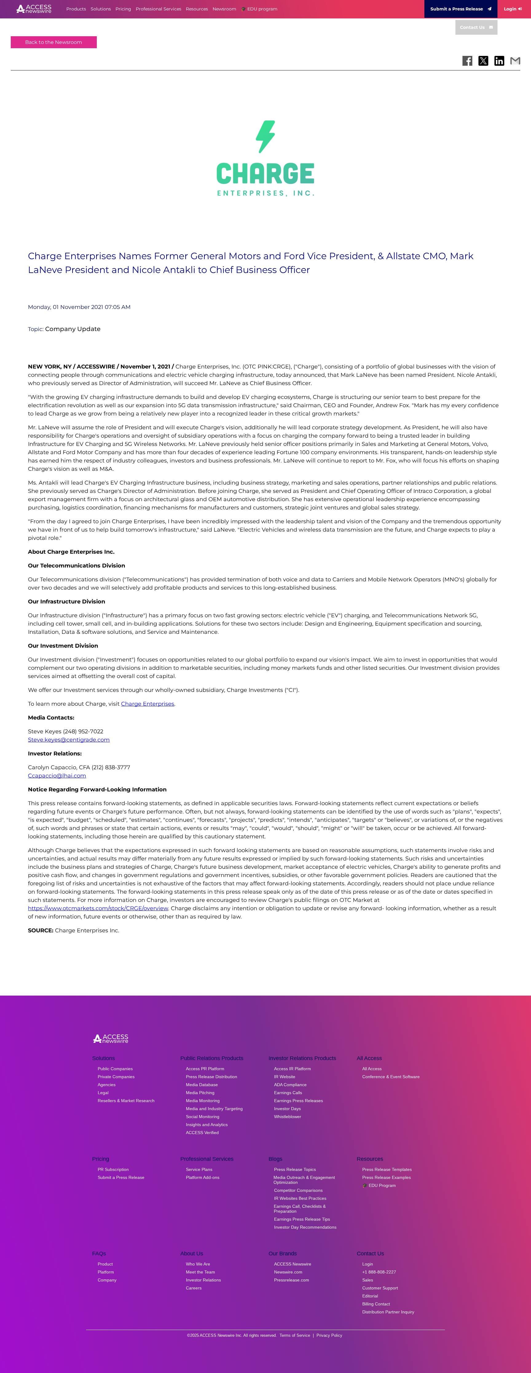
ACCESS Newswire (292, 1264)
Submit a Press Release (457, 9)
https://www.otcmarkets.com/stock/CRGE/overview (98, 908)
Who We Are (198, 1264)
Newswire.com (288, 1272)
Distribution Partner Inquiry (388, 1311)
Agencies (107, 1084)
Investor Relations (203, 1279)
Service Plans (199, 1169)
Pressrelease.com (291, 1279)
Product (105, 1264)
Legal (103, 1092)
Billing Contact (376, 1303)
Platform (106, 1272)
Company (107, 1279)
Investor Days (287, 1108)
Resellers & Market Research (126, 1100)
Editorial (370, 1295)
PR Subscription (113, 1169)
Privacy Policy (329, 1335)
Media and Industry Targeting (214, 1108)
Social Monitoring (202, 1116)
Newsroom (224, 9)
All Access (372, 1068)
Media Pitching (200, 1092)
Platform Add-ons (202, 1177)
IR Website (284, 1076)
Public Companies (115, 1068)
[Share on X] (483, 61)
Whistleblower (287, 1116)
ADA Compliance (290, 1084)
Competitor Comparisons (298, 1190)
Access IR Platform (292, 1068)
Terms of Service (295, 1335)
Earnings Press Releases (298, 1100)
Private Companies (116, 1076)
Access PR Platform (205, 1068)
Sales (367, 1279)
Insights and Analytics (207, 1124)
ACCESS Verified (202, 1132)
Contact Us (472, 27)
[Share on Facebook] (467, 61)
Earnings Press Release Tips (302, 1219)
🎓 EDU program (259, 9)
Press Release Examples (386, 1177)
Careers (194, 1287)
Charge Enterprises (147, 703)
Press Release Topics (295, 1169)
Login (510, 9)
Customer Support (380, 1287)
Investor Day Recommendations (305, 1227)
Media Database (202, 1084)
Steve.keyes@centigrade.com (69, 739)
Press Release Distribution (211, 1076)
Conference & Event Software (391, 1076)
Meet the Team (200, 1272)
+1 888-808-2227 (379, 1272)
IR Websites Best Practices (300, 1198)
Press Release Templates (387, 1169)
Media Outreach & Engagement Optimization (304, 1180)
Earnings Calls (288, 1092)
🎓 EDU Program (379, 1185)
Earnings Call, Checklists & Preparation (300, 1209)
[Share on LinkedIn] (499, 61)
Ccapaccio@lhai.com (57, 775)
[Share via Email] (515, 61)
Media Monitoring (203, 1100)
